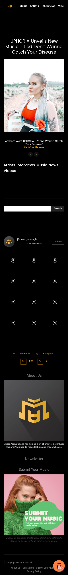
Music (34, 130)
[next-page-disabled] (36, 154)
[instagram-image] (13, 259)
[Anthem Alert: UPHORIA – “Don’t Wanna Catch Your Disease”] (34, 95)
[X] (41, 362)
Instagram (48, 353)
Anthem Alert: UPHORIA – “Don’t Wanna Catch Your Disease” (34, 142)
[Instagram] (37, 354)
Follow (58, 241)
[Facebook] (14, 354)
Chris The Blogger (34, 147)
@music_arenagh (27, 239)
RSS (31, 361)
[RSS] (23, 362)
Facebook (25, 353)
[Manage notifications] (60, 568)
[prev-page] (30, 154)
